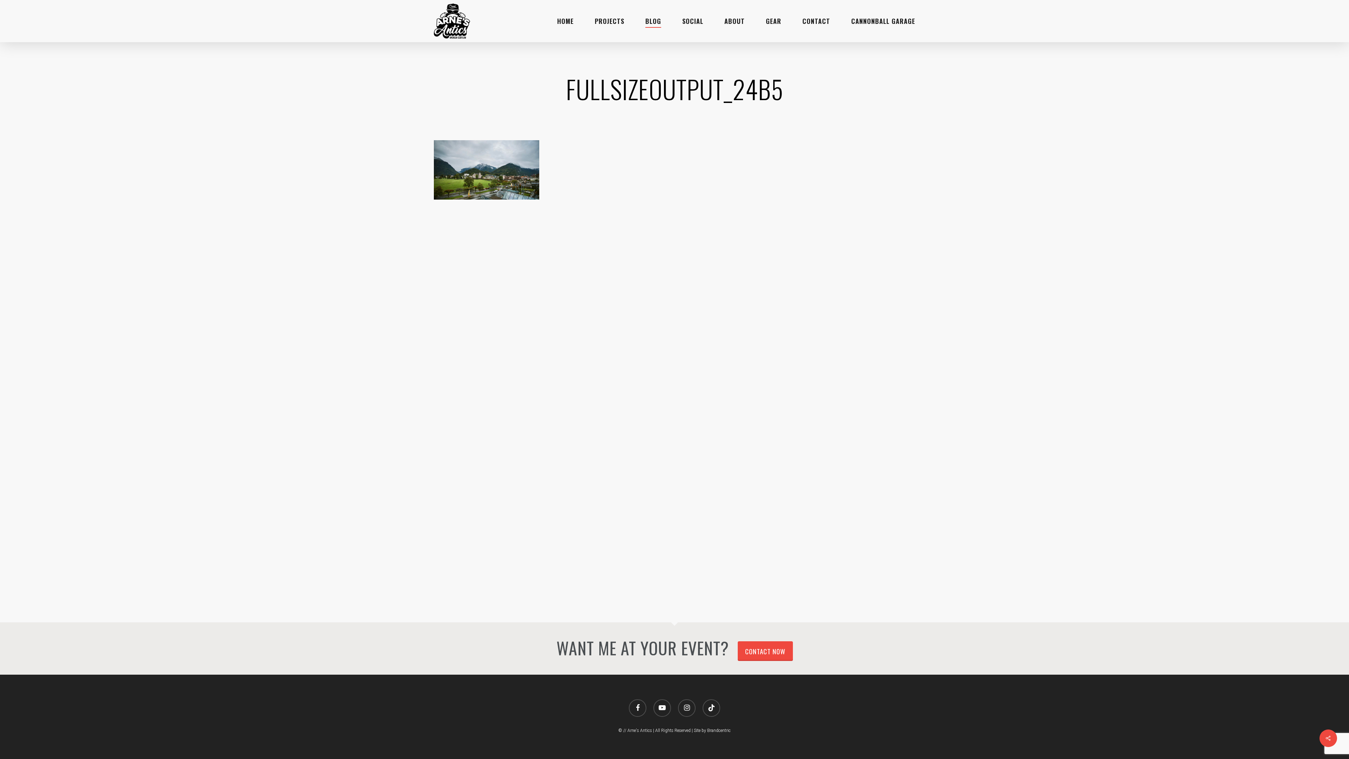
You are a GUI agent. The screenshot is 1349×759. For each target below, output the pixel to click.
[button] (1336, 3)
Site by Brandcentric (712, 730)
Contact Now (765, 651)
